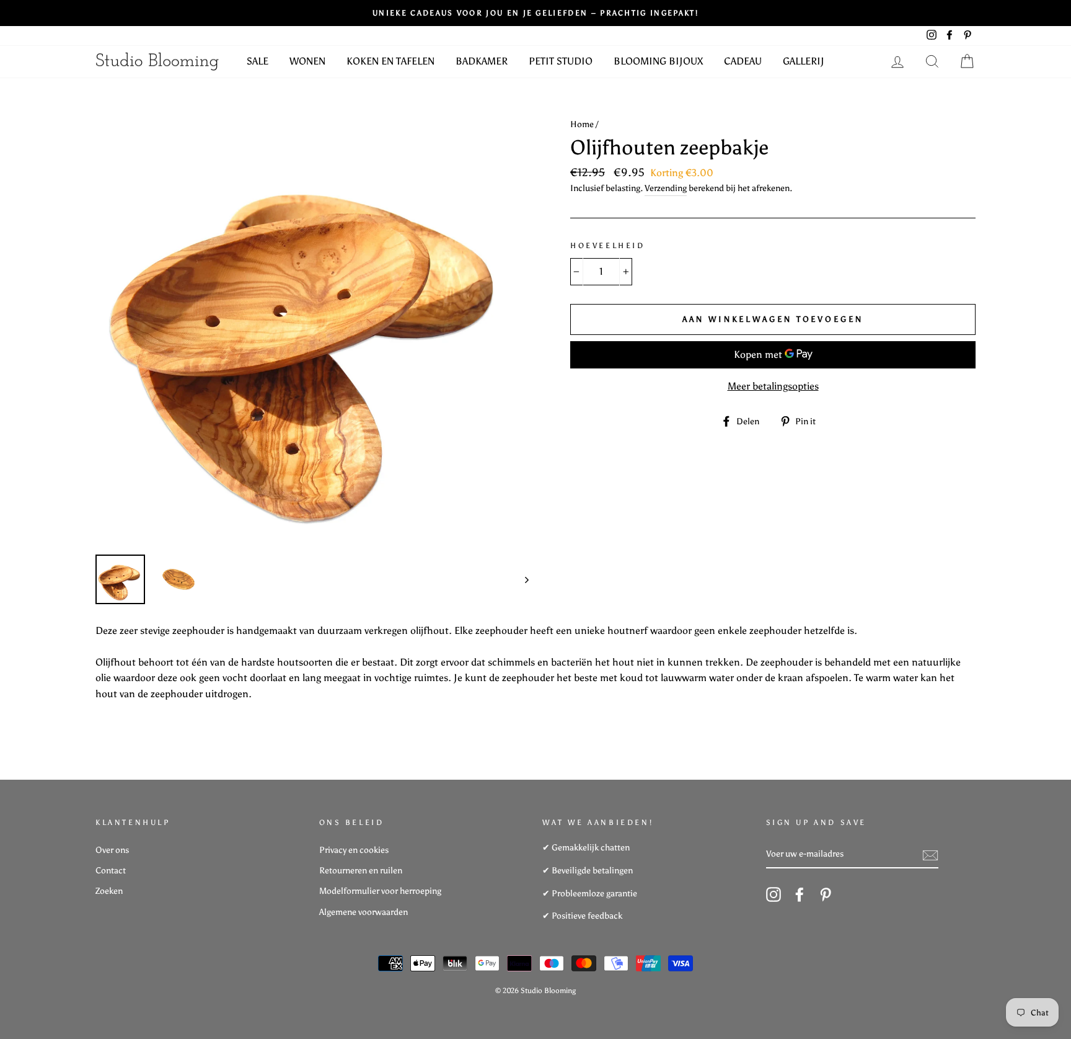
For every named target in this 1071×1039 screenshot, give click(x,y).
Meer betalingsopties (773, 386)
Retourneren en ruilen (360, 870)
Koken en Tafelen (390, 61)
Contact (110, 870)
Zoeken (109, 891)
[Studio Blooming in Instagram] (773, 894)
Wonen (307, 61)
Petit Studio (561, 61)
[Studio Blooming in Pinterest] (825, 894)
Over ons (112, 850)
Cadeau (743, 61)
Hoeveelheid (607, 245)
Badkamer (482, 61)
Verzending (666, 188)
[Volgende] (521, 579)
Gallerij (803, 61)
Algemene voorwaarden (363, 912)
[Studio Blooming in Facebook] (799, 894)
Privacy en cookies (354, 850)
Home (582, 124)
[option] (312, 328)
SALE (257, 61)
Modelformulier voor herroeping (380, 891)
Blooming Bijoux (658, 61)
